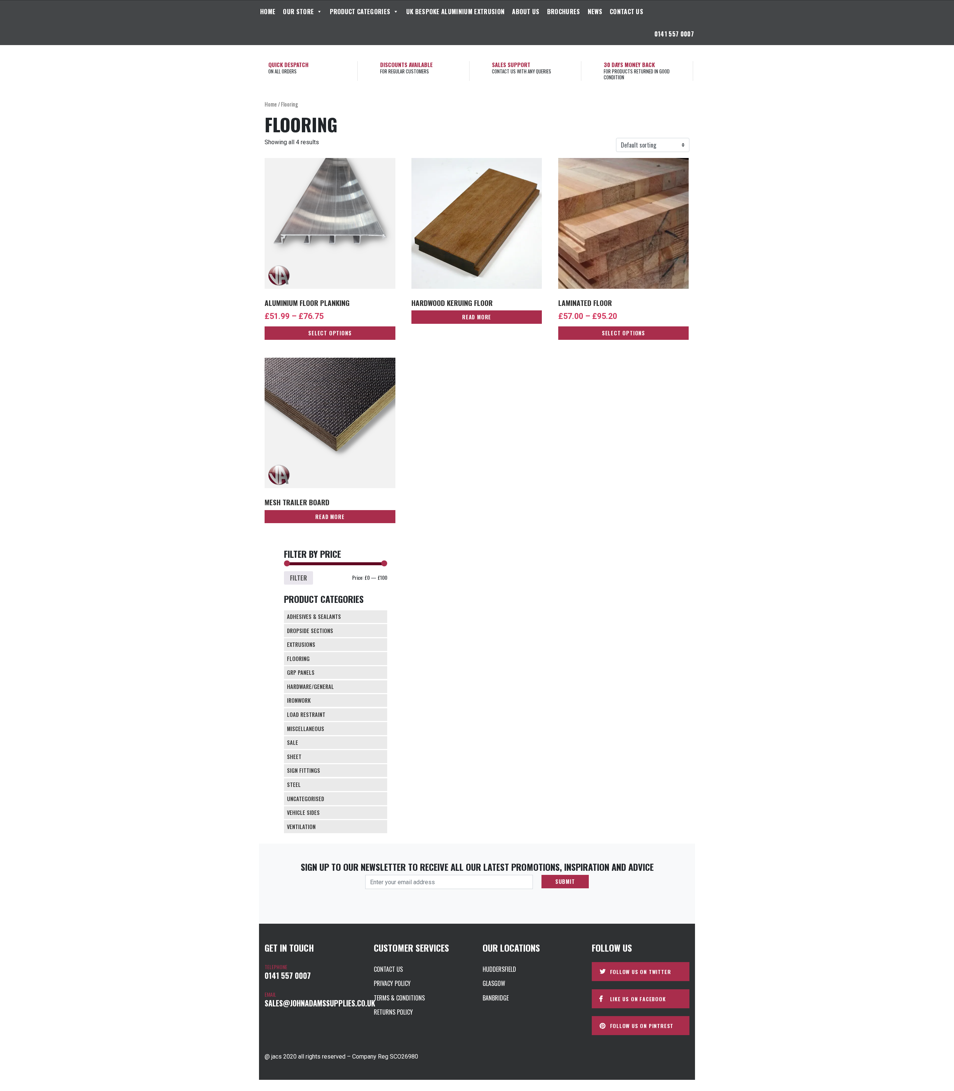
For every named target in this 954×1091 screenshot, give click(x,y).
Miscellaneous (305, 729)
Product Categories (360, 11)
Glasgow (494, 983)
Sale (292, 742)
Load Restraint (306, 714)
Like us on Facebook (638, 999)
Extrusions (301, 644)
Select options (329, 333)
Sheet (294, 756)
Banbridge (496, 997)
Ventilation (301, 827)
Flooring (298, 658)
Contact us (626, 11)
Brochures (563, 11)
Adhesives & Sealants (314, 616)
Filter (298, 577)
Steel (294, 784)
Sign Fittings (303, 770)
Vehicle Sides (303, 812)
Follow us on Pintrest (642, 1026)
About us (526, 11)
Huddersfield (499, 969)
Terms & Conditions (399, 997)
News (595, 11)
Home (267, 11)
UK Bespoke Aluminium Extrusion (455, 11)
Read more (476, 317)
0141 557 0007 (674, 33)
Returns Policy (393, 1012)
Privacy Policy (392, 983)
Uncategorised (305, 799)
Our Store (298, 11)
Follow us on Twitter (640, 971)
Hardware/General (310, 686)
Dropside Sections (310, 631)
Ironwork (299, 700)
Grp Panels (301, 672)
